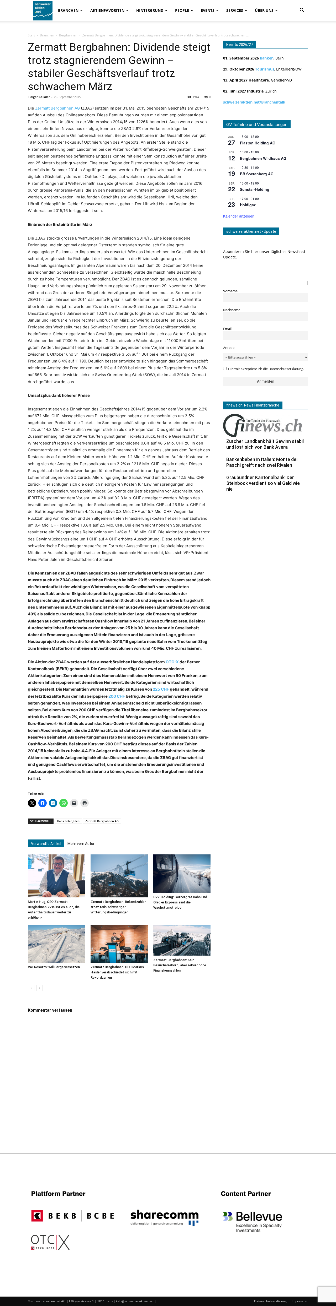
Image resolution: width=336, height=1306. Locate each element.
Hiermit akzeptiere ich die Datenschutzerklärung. (266, 369)
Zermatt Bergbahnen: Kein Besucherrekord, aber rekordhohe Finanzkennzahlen (179, 965)
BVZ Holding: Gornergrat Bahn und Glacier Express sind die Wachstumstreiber (180, 902)
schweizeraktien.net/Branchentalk (254, 102)
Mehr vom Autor (80, 844)
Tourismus (264, 69)
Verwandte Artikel (46, 844)
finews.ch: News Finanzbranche (252, 405)
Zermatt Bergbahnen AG (57, 108)
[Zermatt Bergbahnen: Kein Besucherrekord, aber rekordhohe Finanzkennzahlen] (182, 940)
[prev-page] (31, 988)
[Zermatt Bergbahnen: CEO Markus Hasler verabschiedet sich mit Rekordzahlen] (119, 944)
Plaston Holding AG (257, 142)
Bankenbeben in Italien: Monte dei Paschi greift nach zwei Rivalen (261, 462)
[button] (302, 10)
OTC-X (172, 661)
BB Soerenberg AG (257, 173)
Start (31, 35)
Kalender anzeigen (238, 216)
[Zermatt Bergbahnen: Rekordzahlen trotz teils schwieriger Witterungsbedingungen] (119, 875)
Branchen (68, 10)
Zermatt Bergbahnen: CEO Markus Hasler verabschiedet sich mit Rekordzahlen (117, 972)
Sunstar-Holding (254, 189)
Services (234, 10)
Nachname (231, 310)
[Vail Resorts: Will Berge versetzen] (56, 944)
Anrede (228, 347)
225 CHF (161, 689)
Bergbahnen (68, 35)
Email (227, 329)
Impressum (300, 1301)
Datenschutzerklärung (270, 1301)
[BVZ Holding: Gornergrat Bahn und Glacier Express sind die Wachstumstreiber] (182, 873)
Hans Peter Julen (68, 821)
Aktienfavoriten (107, 10)
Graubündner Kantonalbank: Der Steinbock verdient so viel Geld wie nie (263, 483)
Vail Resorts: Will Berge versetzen (54, 967)
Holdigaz (248, 204)
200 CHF (116, 696)
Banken (267, 58)
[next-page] (39, 988)
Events (207, 10)
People (182, 10)
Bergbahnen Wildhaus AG (263, 158)
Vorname (230, 291)
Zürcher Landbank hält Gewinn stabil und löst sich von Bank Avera (265, 444)
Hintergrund (149, 10)
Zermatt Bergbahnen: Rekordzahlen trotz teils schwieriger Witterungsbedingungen (118, 907)
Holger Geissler (39, 97)
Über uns (264, 10)
